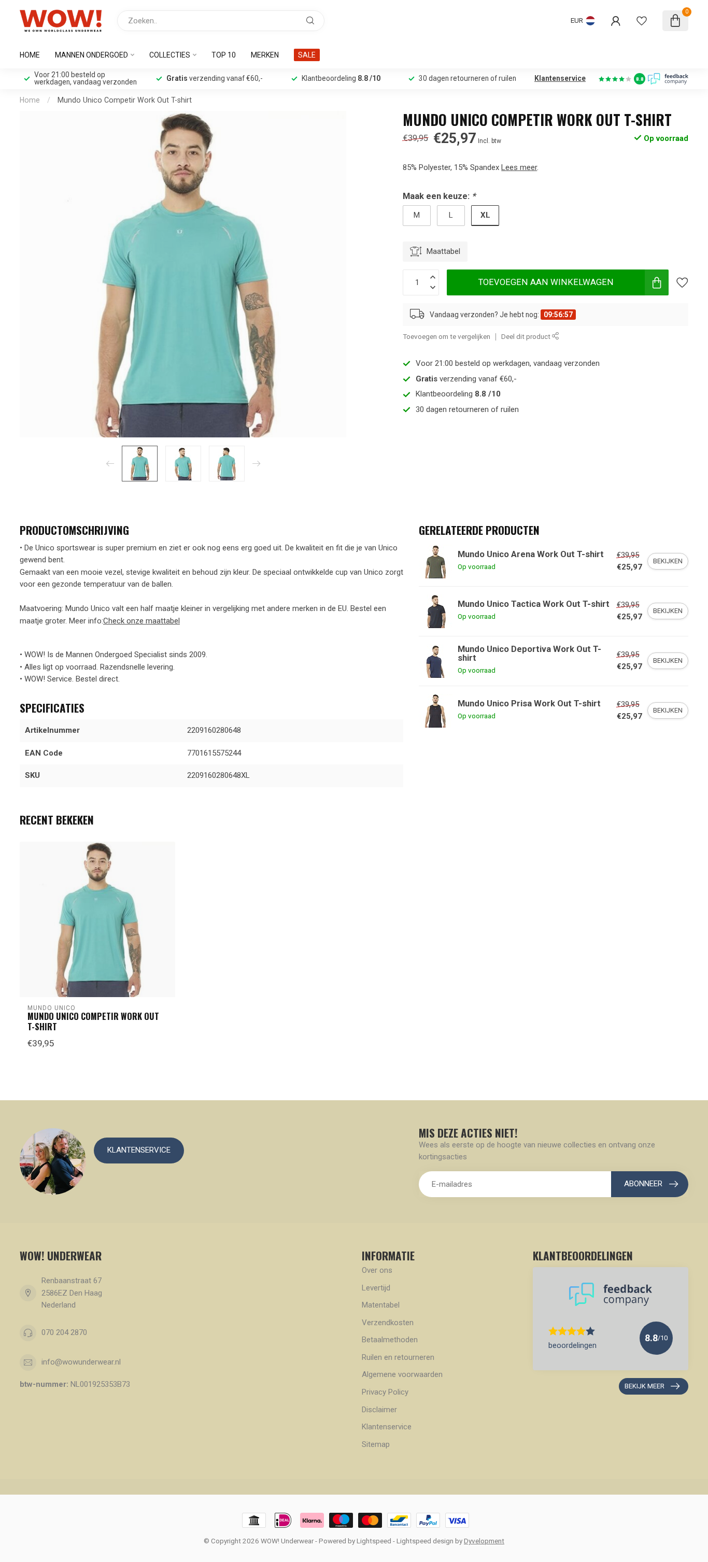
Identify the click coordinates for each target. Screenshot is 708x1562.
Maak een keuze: (439, 196)
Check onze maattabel (141, 621)
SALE (307, 55)
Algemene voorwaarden (402, 1374)
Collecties (169, 55)
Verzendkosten (388, 1322)
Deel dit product (526, 336)
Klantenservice (560, 78)
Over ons (377, 1270)
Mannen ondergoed (91, 55)
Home (30, 55)
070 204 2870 (64, 1332)
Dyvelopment (484, 1541)
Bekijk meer (644, 1386)
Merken (265, 55)
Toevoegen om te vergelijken (446, 336)
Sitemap (376, 1444)
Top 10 (223, 55)
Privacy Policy (385, 1392)
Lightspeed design (425, 1541)
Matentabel (381, 1305)
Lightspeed (374, 1541)
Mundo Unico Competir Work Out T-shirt (125, 100)
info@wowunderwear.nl (81, 1362)
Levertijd (376, 1288)
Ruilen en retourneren (398, 1357)
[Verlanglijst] (641, 20)
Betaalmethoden (390, 1339)
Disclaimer (379, 1409)
